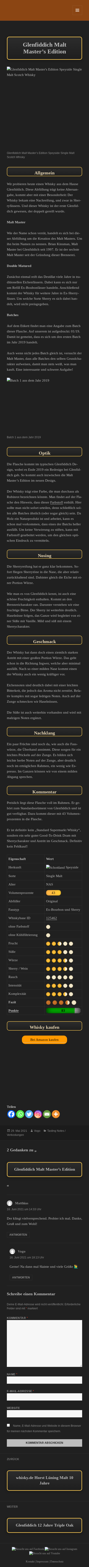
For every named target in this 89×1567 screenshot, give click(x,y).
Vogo (37, 1130)
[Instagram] (38, 1114)
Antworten (18, 1234)
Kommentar (17, 1318)
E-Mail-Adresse (20, 1391)
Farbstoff (56, 502)
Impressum (42, 1561)
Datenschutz (56, 1561)
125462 (51, 918)
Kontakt (30, 1561)
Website (13, 1408)
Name (12, 1374)
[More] (56, 1114)
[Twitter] (29, 1114)
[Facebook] (11, 1114)
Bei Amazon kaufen (44, 1039)
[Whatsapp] (20, 1114)
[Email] (47, 1114)
